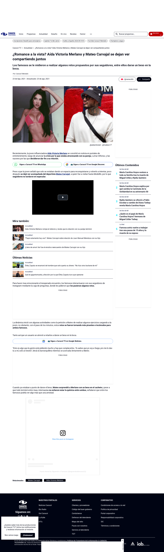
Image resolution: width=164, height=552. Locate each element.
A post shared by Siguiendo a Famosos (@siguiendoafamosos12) (63, 471)
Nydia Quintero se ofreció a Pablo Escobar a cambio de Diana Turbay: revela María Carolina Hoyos (135, 203)
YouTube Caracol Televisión (97, 41)
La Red (121, 224)
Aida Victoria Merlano (54, 480)
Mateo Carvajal (63, 174)
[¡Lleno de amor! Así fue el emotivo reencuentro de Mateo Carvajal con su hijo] (18, 246)
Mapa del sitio (77, 522)
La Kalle (42, 517)
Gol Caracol (43, 513)
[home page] (8, 34)
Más (91, 34)
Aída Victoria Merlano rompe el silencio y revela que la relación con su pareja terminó (58, 229)
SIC (102, 522)
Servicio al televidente (80, 530)
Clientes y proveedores (80, 505)
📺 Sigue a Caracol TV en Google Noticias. (65, 341)
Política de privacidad (109, 509)
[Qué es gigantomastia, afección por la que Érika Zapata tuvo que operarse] (18, 274)
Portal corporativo (108, 513)
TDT (73, 534)
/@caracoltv (128, 79)
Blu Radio (42, 509)
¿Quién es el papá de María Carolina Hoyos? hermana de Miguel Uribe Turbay (132, 217)
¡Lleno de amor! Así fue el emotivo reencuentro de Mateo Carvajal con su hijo (55, 247)
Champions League (117, 41)
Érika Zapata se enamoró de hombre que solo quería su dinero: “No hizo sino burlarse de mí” (61, 266)
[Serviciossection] (91, 500)
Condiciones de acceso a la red (113, 505)
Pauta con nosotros (79, 526)
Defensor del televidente (81, 517)
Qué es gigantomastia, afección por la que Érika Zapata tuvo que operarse (54, 275)
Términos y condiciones (110, 526)
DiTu (40, 522)
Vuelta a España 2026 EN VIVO (73, 41)
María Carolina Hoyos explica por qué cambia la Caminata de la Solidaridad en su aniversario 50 (134, 189)
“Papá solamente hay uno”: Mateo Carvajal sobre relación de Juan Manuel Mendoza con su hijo (62, 238)
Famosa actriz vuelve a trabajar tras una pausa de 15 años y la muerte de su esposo (133, 230)
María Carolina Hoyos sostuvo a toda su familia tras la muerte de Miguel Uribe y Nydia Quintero (133, 175)
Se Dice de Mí (123, 169)
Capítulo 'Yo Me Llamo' (51, 41)
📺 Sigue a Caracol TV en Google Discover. (88, 164)
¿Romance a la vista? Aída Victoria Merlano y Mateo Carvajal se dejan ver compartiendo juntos (72, 48)
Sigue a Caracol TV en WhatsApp (32, 164)
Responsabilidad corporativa (112, 517)
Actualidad (28, 48)
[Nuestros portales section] (57, 500)
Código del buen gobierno (82, 509)
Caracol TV (17, 48)
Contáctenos (77, 513)
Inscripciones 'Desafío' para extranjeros (27, 41)
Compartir (146, 79)
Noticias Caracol (45, 505)
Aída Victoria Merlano (57, 153)
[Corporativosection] (124, 500)
